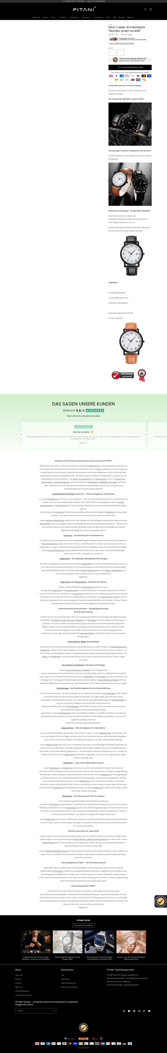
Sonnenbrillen (80, 839)
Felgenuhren (86, 564)
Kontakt (18, 983)
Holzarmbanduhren (62, 482)
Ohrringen (113, 482)
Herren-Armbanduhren (82, 479)
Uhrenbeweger (118, 700)
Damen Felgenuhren (113, 570)
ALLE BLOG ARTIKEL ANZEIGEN (83, 925)
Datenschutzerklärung (69, 987)
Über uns (18, 987)
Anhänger (92, 620)
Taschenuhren (47, 482)
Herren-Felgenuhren (89, 570)
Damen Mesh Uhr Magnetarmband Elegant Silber (67, 958)
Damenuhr (110, 512)
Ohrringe (70, 620)
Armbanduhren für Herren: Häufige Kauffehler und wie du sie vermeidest (36, 958)
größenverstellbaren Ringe (56, 851)
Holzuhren (58, 871)
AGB (62, 975)
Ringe (63, 620)
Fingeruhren (56, 590)
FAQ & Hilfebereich (22, 991)
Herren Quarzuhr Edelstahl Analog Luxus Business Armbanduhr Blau (99, 958)
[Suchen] (145, 9)
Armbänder (55, 620)
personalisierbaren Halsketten (78, 670)
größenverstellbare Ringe (97, 839)
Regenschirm (70, 754)
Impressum (65, 979)
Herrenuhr (60, 512)
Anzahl (110, 48)
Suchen (18, 979)
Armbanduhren (93, 466)
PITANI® (87, 1048)
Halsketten (103, 482)
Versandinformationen (23, 995)
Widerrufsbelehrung (68, 983)
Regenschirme (105, 733)
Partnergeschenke (86, 633)
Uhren (98, 469)
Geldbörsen (68, 768)
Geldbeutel (54, 768)
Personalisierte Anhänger (108, 680)
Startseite (18, 975)
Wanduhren (54, 804)
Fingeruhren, (120, 479)
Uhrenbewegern (109, 693)
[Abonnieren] (53, 1011)
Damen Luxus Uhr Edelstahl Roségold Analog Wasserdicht (131, 958)
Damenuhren (101, 479)
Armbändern (93, 482)
